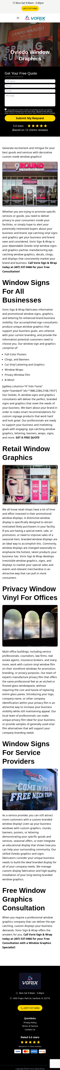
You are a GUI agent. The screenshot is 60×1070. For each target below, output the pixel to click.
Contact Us (30, 1029)
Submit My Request (30, 118)
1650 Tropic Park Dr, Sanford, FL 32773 (31, 998)
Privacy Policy (30, 1022)
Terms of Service (30, 1026)
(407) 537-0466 (30, 8)
